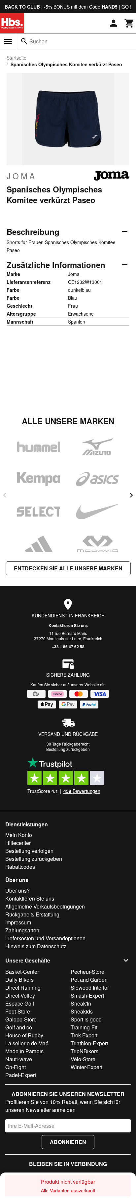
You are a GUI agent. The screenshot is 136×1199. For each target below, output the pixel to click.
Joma (22, 176)
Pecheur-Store (87, 971)
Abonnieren (68, 1142)
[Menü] (8, 41)
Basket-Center (22, 971)
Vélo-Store (83, 1059)
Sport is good (86, 1019)
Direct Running (23, 987)
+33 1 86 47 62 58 (68, 647)
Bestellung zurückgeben (68, 749)
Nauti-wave (18, 1059)
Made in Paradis (24, 1051)
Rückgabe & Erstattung (32, 914)
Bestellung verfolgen (29, 851)
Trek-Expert (84, 1035)
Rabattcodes (20, 866)
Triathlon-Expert (89, 1043)
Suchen (38, 41)
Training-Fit (84, 1027)
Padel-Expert (20, 1075)
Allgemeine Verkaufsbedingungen (45, 906)
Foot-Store (17, 1011)
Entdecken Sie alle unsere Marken (68, 568)
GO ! (126, 6)
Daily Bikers (19, 979)
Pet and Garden (89, 979)
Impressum (18, 922)
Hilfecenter (18, 843)
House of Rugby (24, 1035)
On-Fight (15, 1067)
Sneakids (82, 1011)
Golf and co (18, 1027)
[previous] (4, 495)
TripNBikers (84, 1051)
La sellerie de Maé (27, 1043)
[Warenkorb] (129, 23)
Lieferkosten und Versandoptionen (45, 938)
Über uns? (17, 890)
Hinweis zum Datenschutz (35, 946)
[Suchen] (24, 41)
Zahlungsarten (22, 930)
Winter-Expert (86, 1067)
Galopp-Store (21, 1019)
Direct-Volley (20, 995)
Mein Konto (18, 835)
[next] (131, 495)
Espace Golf (19, 1003)
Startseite (16, 57)
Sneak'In (81, 1003)
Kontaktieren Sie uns (68, 625)
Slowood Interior (90, 987)
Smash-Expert (87, 995)
